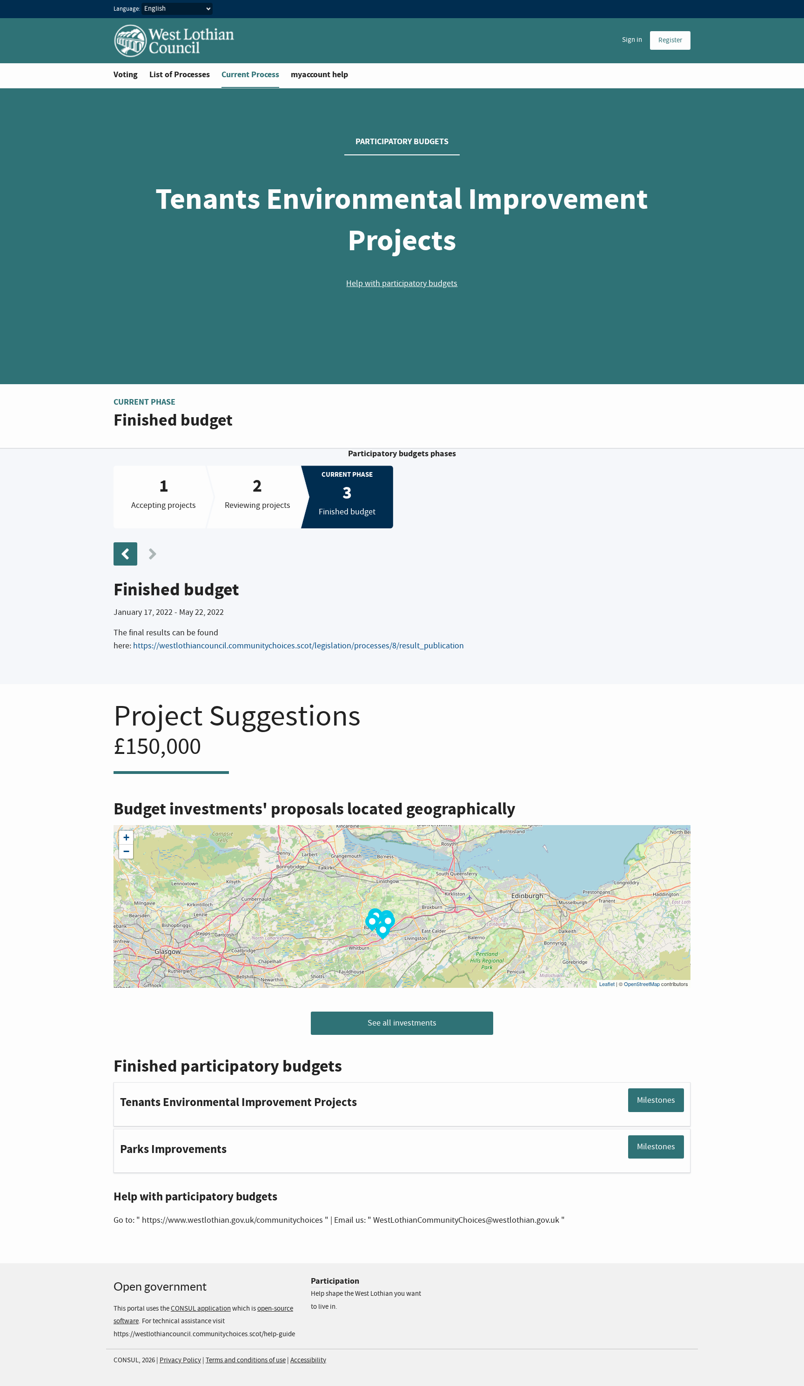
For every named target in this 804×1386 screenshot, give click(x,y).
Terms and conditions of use (246, 1360)
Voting (126, 74)
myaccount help (319, 74)
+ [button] (126, 837)
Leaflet (607, 983)
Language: (127, 9)
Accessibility (308, 1360)
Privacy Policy (180, 1360)
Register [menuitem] (670, 40)
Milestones (656, 1100)
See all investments (402, 1023)
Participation (335, 1281)
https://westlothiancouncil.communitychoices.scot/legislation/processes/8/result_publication (298, 646)
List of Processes (179, 74)
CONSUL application (201, 1308)
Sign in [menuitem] (632, 40)
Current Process (250, 74)
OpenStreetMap (642, 983)
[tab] (164, 497)
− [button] (126, 851)
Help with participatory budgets (401, 283)
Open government (160, 1286)
